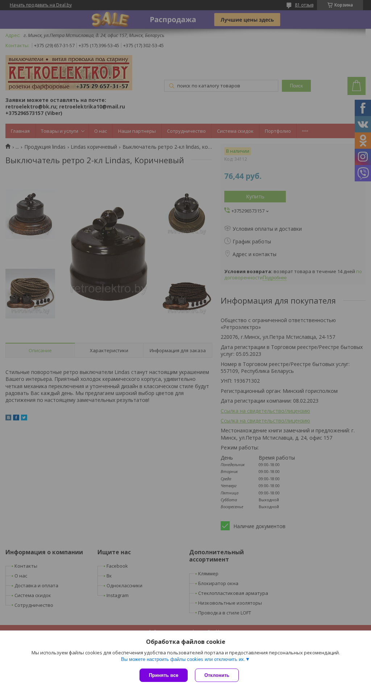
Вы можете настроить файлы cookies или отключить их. (183, 659)
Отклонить (216, 675)
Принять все (163, 675)
